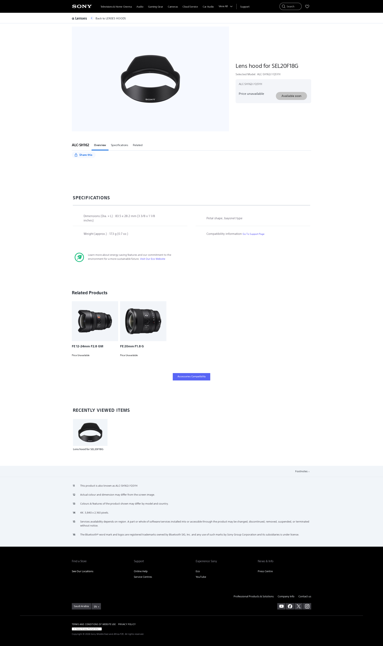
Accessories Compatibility (192, 376)
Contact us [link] (304, 596)
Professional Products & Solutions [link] (254, 596)
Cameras (173, 6)
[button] (82, 145)
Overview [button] (100, 145)
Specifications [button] (119, 145)
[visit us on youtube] (281, 606)
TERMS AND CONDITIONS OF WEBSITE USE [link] (94, 624)
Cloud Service (190, 6)
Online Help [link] (141, 571)
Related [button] (137, 145)
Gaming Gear (155, 6)
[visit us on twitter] (298, 606)
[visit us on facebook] (290, 606)
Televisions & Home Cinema (116, 6)
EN (95, 606)
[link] (81, 606)
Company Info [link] (286, 596)
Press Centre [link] (265, 571)
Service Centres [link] (143, 577)
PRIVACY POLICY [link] (127, 624)
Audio (139, 6)
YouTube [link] (201, 577)
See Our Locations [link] (82, 571)
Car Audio (208, 6)
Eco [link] (198, 571)
